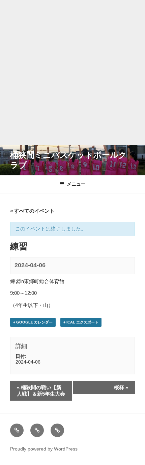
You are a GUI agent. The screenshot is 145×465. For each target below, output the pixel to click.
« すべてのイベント (32, 211)
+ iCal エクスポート (80, 322)
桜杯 (121, 387)
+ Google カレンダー (33, 322)
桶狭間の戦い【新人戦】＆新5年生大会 (41, 390)
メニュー (76, 184)
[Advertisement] (72, 72)
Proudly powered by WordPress (44, 449)
